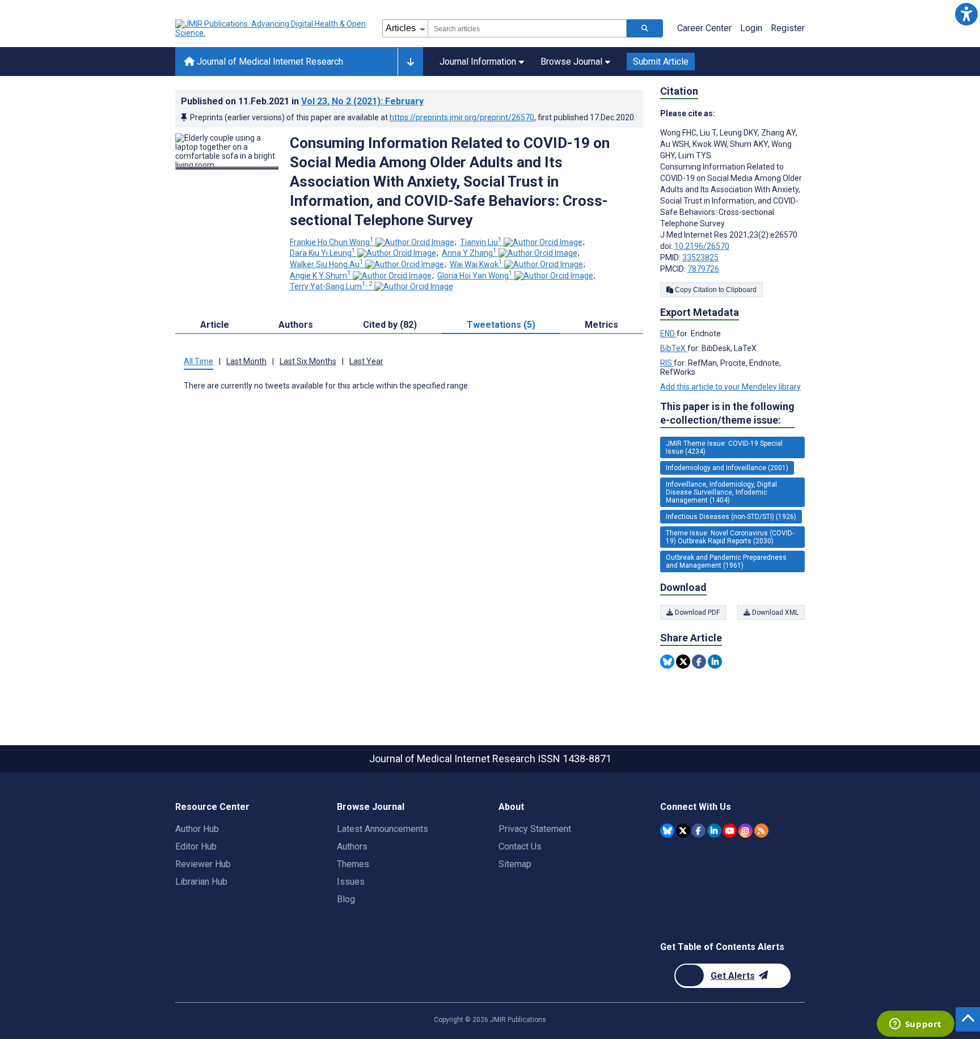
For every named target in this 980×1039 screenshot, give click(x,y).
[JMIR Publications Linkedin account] (714, 830)
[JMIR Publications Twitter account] (683, 830)
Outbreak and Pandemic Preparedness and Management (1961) (726, 561)
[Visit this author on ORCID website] (414, 242)
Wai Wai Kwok (476, 264)
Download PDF (696, 612)
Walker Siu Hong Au (327, 264)
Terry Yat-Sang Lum (331, 286)
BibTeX (673, 348)
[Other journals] (410, 61)
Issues (351, 881)
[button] (966, 14)
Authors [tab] (295, 324)
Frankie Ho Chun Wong (332, 242)
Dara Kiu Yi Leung (323, 252)
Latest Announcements (382, 828)
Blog (346, 899)
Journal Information (478, 61)
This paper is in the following (727, 413)
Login (751, 28)
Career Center (704, 28)
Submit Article (660, 61)
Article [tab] (214, 324)
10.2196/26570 (701, 246)
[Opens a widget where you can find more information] (915, 1025)
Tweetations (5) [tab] (501, 324)
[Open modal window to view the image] (226, 168)
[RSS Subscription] (761, 830)
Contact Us (520, 846)
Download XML (774, 612)
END (668, 333)
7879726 (703, 268)
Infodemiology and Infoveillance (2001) (727, 468)
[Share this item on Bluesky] (667, 661)
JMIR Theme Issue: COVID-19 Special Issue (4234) (724, 447)
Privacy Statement (535, 828)
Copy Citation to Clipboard (715, 290)
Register (788, 28)
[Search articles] (645, 28)
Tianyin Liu (481, 242)
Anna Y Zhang (469, 252)
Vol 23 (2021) (362, 101)
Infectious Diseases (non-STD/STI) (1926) (731, 517)
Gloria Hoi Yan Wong (475, 275)
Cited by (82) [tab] (390, 324)
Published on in (302, 101)
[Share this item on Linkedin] (715, 661)
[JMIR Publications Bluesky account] (667, 830)
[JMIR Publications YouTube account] (730, 830)
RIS (667, 363)
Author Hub (197, 828)
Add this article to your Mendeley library (730, 386)
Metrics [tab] (601, 324)
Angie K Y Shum (320, 275)
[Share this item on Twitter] (683, 661)
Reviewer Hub (203, 864)
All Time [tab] (198, 361)
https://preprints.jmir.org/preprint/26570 (462, 117)
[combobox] (527, 28)
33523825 (700, 257)
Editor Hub (196, 846)
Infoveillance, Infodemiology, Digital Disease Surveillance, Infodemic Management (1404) (721, 492)
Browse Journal (571, 61)
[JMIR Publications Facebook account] (698, 830)
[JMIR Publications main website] (271, 28)
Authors (352, 846)
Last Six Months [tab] (308, 361)
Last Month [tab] (246, 361)
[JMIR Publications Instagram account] (745, 830)
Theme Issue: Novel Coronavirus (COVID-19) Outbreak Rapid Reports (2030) (730, 537)
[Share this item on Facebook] (699, 661)
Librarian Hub (201, 881)
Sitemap (515, 864)
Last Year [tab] (366, 361)
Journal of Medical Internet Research (269, 61)
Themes (353, 864)
